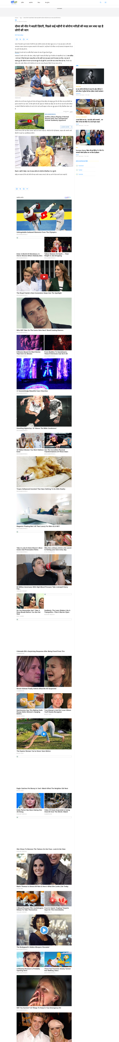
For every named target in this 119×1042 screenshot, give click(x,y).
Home (16, 17)
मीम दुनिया (47, 2)
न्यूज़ (21, 17)
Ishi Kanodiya (19, 35)
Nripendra (78, 93)
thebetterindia (18, 97)
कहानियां (31, 2)
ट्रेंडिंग (22, 2)
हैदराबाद (17, 52)
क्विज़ (39, 2)
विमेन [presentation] (77, 147)
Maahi (77, 124)
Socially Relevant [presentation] (81, 117)
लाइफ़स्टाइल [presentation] (78, 86)
